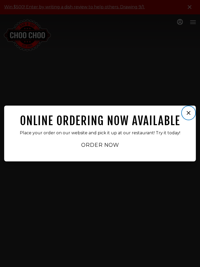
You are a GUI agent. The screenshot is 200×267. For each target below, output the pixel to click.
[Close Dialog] (188, 113)
